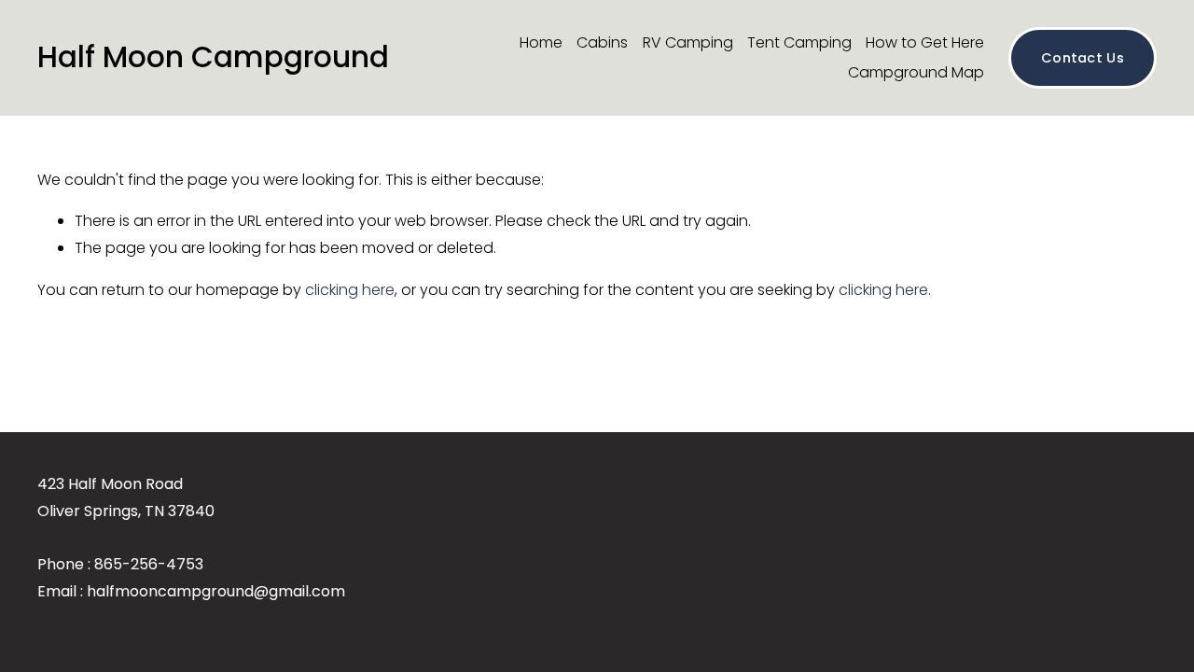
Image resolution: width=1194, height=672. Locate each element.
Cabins (602, 42)
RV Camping (688, 42)
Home (541, 42)
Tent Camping (799, 42)
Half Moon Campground (213, 56)
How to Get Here (925, 42)
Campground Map (916, 72)
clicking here (350, 290)
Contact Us (1082, 58)
